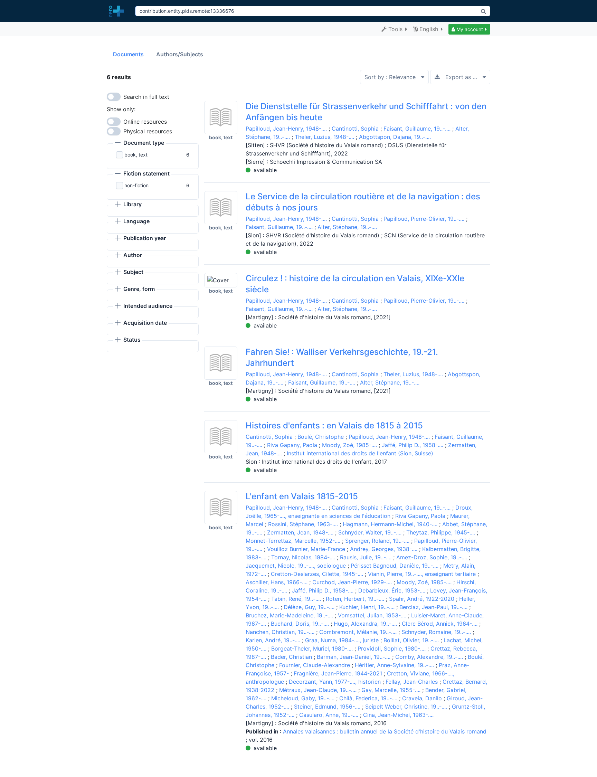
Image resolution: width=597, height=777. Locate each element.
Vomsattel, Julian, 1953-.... (372, 615)
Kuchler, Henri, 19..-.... (367, 607)
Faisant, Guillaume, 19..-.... (417, 128)
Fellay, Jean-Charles (412, 681)
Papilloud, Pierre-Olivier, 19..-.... (423, 218)
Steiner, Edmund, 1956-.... (327, 706)
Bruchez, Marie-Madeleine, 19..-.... (289, 615)
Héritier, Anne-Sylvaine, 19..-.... (394, 665)
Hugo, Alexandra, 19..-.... (365, 623)
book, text (136, 155)
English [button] (429, 29)
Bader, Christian (291, 656)
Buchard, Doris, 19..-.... (300, 623)
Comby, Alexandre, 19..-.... (429, 656)
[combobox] (306, 11)
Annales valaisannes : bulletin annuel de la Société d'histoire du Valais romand (384, 731)
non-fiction (136, 185)
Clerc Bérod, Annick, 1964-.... (439, 623)
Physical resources (147, 131)
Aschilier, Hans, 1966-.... (276, 582)
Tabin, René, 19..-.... (296, 598)
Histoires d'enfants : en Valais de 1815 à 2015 (334, 425)
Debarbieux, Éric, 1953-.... (391, 590)
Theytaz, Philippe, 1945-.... (440, 532)
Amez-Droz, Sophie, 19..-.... (431, 557)
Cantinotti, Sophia (355, 128)
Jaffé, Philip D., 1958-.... (412, 445)
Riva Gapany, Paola (292, 445)
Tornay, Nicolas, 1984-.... (303, 557)
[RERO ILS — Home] (118, 11)
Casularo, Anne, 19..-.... (328, 714)
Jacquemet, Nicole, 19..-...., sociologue (296, 565)
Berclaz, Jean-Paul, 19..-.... (433, 607)
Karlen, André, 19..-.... (273, 640)
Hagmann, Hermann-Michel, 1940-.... (390, 524)
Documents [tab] (128, 54)
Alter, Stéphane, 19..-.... (347, 227)
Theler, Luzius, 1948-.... (324, 136)
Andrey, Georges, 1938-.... (383, 549)
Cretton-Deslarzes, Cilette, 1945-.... (317, 573)
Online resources (145, 121)
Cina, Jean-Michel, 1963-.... (398, 714)
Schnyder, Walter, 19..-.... (369, 532)
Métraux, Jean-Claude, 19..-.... (318, 689)
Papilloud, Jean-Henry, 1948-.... (286, 128)
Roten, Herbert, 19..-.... (355, 598)
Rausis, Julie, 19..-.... (365, 557)
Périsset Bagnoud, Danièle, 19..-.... (394, 565)
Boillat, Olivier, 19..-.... (411, 640)
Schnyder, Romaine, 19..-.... (436, 631)
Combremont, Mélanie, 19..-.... (358, 631)
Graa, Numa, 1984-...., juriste (342, 640)
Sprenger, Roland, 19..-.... (377, 540)
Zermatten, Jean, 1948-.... (300, 532)
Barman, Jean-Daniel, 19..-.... (353, 656)
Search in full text (146, 96)
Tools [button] (395, 29)
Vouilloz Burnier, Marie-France (306, 549)
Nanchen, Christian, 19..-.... (280, 631)
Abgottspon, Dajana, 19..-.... (395, 136)
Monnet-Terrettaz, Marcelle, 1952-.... (293, 540)
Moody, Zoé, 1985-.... (349, 445)
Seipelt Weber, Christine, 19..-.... (406, 706)
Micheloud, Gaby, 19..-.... (302, 698)
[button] (469, 29)
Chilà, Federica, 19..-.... (368, 698)
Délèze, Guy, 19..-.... (309, 607)
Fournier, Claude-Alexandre (314, 665)
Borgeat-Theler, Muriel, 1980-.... (312, 648)
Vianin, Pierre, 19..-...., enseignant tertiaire (422, 573)
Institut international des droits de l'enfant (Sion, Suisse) (360, 453)
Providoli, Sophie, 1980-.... (392, 648)
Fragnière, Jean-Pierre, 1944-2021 (338, 673)
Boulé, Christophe (320, 436)
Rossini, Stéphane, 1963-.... (303, 524)
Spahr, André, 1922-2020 (421, 598)
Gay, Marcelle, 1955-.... (390, 689)
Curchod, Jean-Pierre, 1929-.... (352, 582)
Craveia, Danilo (422, 698)
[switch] (114, 97)
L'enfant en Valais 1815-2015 (302, 496)
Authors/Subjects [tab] (179, 54)
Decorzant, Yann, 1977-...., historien (335, 681)
